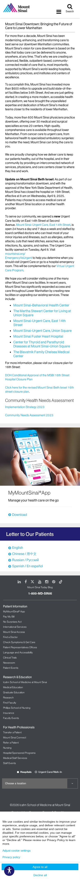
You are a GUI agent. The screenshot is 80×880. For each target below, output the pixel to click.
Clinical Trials (10, 657)
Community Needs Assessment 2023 (29, 415)
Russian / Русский (25, 560)
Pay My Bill (8, 616)
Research (8, 697)
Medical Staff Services (15, 757)
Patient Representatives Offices (20, 647)
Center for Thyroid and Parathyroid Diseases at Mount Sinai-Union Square (41, 344)
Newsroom (9, 662)
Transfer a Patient (12, 732)
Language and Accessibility (18, 652)
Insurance (8, 712)
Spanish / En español (27, 566)
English (17, 548)
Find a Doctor (10, 637)
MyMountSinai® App (14, 611)
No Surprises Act (12, 621)
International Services (14, 626)
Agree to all (40, 867)
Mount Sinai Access (14, 631)
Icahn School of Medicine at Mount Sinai (25, 682)
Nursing (7, 747)
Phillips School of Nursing (16, 707)
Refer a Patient (11, 742)
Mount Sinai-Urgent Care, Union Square (42, 331)
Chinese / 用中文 (24, 554)
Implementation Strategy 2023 (25, 407)
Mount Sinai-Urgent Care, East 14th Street (43, 225)
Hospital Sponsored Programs (19, 752)
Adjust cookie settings (16, 850)
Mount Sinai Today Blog (40, 587)
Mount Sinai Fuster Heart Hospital (38, 336)
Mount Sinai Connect (14, 737)
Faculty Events (11, 718)
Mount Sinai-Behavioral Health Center (41, 305)
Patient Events (10, 667)
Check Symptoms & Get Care (19, 642)
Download (19, 515)
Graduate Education (14, 692)
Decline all (40, 875)
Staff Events (9, 763)
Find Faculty (9, 702)
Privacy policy (11, 857)
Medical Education (13, 687)
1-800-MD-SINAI (40, 593)
